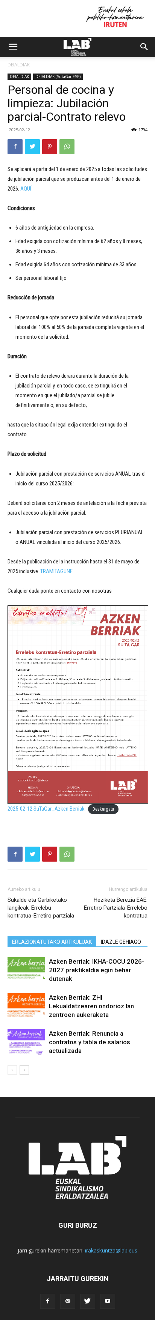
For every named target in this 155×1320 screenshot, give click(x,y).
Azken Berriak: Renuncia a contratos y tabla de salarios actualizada (89, 1042)
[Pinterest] (49, 146)
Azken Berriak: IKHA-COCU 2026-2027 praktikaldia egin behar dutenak (96, 970)
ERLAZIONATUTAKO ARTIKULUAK (52, 942)
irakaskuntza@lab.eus (111, 1250)
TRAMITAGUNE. (57, 571)
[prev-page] (12, 1070)
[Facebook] (15, 146)
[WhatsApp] (66, 146)
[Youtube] (107, 1301)
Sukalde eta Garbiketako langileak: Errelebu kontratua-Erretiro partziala (41, 908)
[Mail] (67, 1301)
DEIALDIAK (19, 65)
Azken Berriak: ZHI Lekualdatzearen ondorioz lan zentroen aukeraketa (91, 1006)
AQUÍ (25, 188)
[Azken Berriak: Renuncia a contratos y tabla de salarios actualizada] (26, 1042)
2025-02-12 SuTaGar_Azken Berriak (46, 808)
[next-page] (24, 1070)
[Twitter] (32, 146)
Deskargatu (103, 809)
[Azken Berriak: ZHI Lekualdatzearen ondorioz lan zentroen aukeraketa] (26, 1006)
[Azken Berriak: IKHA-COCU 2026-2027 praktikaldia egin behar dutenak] (26, 970)
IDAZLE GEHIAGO (121, 942)
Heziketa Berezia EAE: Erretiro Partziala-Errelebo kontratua (115, 908)
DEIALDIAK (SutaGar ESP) (58, 76)
